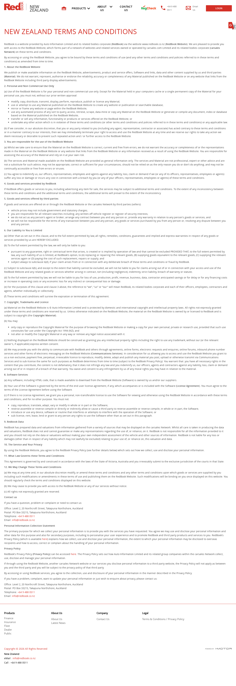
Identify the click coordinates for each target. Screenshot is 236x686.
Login (218, 8)
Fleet (7, 626)
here (45, 539)
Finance (8, 618)
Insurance (10, 622)
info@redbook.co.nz (23, 520)
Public (7, 633)
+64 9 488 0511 (26, 516)
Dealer (8, 629)
